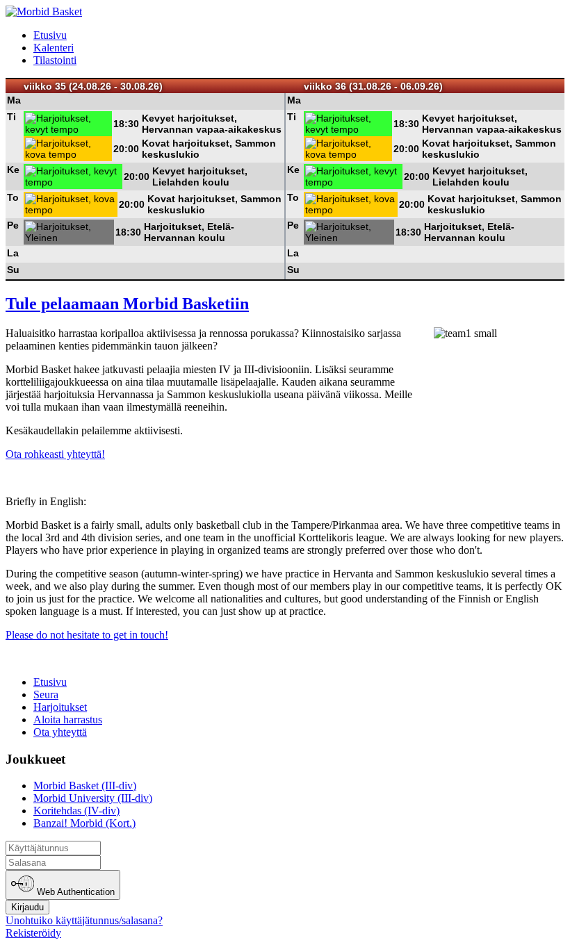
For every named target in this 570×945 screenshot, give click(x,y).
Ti (11, 116)
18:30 (126, 123)
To (13, 197)
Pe (13, 225)
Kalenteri (53, 48)
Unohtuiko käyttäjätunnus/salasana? (84, 920)
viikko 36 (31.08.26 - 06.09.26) (373, 86)
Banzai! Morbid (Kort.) (84, 823)
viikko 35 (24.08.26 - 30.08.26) (93, 86)
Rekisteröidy (33, 933)
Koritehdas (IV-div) (76, 810)
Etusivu (50, 35)
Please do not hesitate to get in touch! (87, 635)
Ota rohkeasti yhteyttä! (55, 454)
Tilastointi (54, 60)
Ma (14, 100)
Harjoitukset (60, 707)
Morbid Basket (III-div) (84, 785)
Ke (13, 169)
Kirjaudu (27, 907)
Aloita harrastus (67, 719)
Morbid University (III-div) (92, 798)
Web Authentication (74, 892)
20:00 (126, 148)
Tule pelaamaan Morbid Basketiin (127, 304)
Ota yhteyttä (60, 732)
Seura (45, 694)
